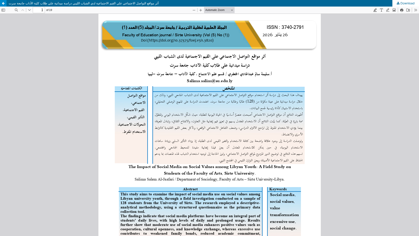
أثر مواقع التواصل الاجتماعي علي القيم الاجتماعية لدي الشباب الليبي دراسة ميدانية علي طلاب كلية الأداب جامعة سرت (84, 3)
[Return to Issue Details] (3, 3)
